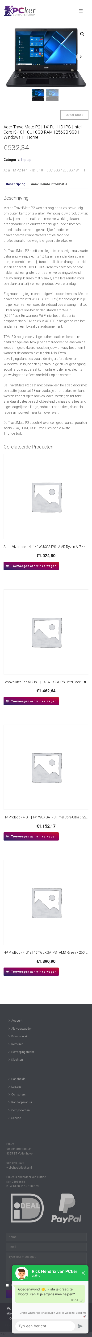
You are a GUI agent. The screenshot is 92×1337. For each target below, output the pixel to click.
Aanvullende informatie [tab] (49, 184)
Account (16, 1020)
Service (16, 1118)
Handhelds (18, 1079)
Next (80, 56)
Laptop (26, 160)
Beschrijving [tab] (15, 184)
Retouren (17, 1044)
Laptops (16, 1086)
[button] (82, 34)
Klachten (17, 1059)
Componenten (20, 1110)
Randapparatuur (21, 1102)
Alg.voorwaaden (21, 1028)
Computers (18, 1094)
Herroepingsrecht (22, 1052)
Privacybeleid (20, 1036)
